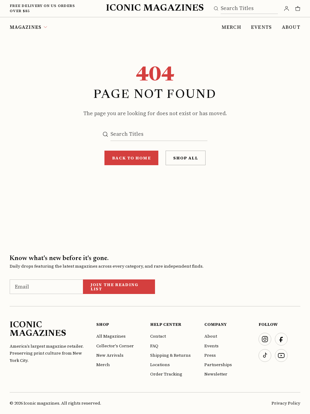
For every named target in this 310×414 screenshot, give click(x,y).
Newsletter (215, 374)
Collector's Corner (115, 346)
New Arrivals (110, 355)
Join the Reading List (114, 287)
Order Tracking (166, 374)
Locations (160, 365)
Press (210, 355)
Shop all (185, 158)
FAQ (154, 346)
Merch (231, 27)
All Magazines (111, 336)
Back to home (131, 158)
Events (261, 27)
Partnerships (218, 365)
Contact (158, 336)
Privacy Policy (286, 403)
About (291, 27)
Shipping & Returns (170, 355)
